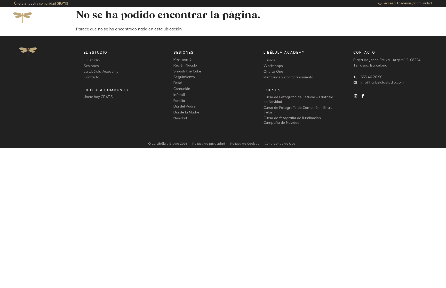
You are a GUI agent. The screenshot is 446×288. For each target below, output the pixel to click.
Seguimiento (184, 77)
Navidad (180, 118)
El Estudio (92, 60)
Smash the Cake (187, 71)
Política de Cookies (244, 143)
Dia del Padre (184, 106)
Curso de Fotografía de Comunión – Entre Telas (298, 109)
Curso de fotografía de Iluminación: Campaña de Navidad (293, 120)
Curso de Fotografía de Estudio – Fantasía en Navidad (298, 99)
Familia (179, 100)
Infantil (179, 94)
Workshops (273, 65)
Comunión (181, 88)
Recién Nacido (185, 65)
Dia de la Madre (186, 112)
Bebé (177, 82)
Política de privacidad (208, 143)
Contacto (91, 77)
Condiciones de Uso (280, 143)
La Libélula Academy (101, 71)
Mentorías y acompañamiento (289, 77)
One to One (273, 71)
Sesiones (91, 65)
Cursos (269, 60)
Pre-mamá (182, 59)
